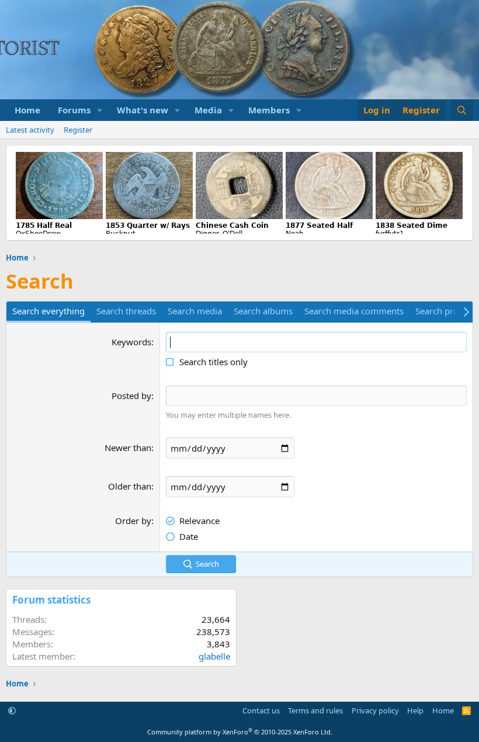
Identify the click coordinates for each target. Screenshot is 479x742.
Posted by (131, 395)
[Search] (461, 110)
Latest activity (30, 129)
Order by (133, 520)
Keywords (131, 342)
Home (27, 110)
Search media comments (354, 311)
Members (269, 110)
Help (415, 710)
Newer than (128, 447)
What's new (142, 110)
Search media (195, 311)
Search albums (263, 311)
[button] (100, 110)
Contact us (261, 710)
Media (208, 110)
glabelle (214, 656)
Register (78, 129)
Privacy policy (375, 710)
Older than (129, 486)
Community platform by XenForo (239, 731)
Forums (74, 110)
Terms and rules (315, 710)
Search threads (126, 311)
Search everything (48, 311)
